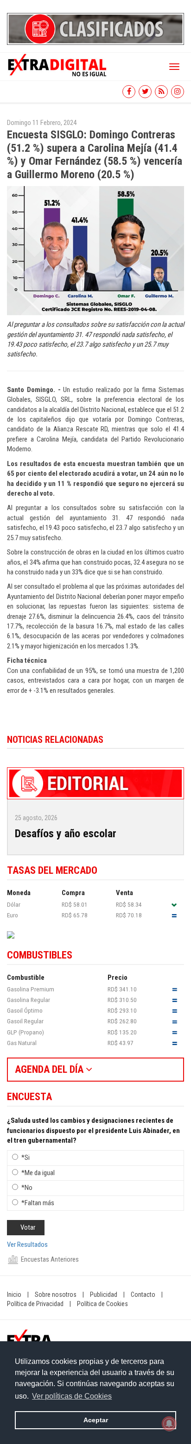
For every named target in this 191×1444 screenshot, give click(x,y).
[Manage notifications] (169, 1423)
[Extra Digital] (58, 64)
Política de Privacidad (35, 1303)
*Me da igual (38, 1173)
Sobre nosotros (55, 1294)
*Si (25, 1157)
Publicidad (103, 1294)
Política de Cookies (102, 1303)
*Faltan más (37, 1203)
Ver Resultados (27, 1244)
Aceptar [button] (95, 1420)
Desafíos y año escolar (65, 833)
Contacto (143, 1294)
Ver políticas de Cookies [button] (72, 1396)
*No (26, 1187)
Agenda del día (50, 1069)
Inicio (14, 1294)
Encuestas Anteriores (50, 1259)
